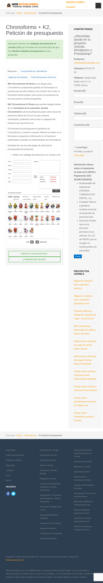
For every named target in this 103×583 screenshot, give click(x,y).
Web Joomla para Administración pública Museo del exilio (85, 330)
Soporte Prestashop (48, 538)
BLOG (8, 480)
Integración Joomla (48, 479)
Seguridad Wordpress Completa (49, 516)
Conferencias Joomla (83, 461)
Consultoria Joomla (48, 460)
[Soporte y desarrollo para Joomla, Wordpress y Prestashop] (22, 5)
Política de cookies (14, 460)
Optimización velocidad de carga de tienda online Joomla (85, 345)
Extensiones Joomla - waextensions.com (83, 519)
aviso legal (79, 155)
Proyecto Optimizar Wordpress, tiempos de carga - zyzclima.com (85, 315)
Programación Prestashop (51, 533)
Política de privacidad (15, 455)
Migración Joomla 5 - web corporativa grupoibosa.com (84, 300)
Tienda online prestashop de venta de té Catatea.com (85, 401)
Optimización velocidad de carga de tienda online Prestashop (85, 360)
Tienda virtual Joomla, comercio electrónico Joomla (83, 453)
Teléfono (80, 113)
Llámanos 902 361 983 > (34, 259)
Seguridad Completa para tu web (51, 508)
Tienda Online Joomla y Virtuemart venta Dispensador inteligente (85, 375)
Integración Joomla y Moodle (49, 472)
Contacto (70, 7)
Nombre (79, 91)
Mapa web (10, 465)
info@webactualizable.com (87, 63)
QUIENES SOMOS (75, 2)
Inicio (8, 475)
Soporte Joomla (46, 465)
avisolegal (81, 147)
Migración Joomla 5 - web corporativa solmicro (84, 284)
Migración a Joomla (82, 466)
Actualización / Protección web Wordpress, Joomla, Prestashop (51, 498)
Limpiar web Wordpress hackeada (84, 486)
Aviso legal (10, 450)
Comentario (81, 125)
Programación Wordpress (51, 523)
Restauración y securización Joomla (82, 478)
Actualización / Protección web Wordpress (85, 495)
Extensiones (30, 13)
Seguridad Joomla (81, 472)
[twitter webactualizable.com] (13, 493)
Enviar (77, 256)
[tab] (12, 71)
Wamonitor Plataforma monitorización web (83, 503)
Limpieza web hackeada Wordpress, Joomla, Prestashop (50, 487)
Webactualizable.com (15, 560)
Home (19, 13)
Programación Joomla (49, 450)
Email (78, 102)
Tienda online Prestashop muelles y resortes (84, 417)
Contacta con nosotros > (34, 254)
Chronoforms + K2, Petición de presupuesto (34, 30)
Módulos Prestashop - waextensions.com (83, 528)
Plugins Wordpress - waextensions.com (82, 511)
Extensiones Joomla (48, 455)
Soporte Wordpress (48, 528)
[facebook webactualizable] (8, 493)
